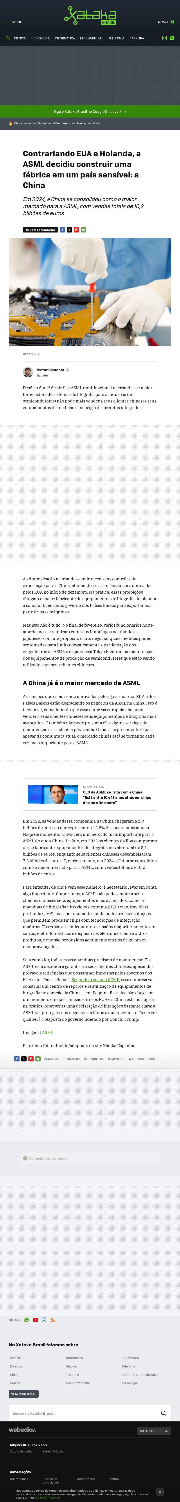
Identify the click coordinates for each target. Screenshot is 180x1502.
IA (29, 123)
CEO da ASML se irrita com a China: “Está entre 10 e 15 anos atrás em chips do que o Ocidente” (117, 797)
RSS (52, 1319)
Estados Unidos (143, 1058)
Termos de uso (85, 1479)
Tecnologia (40, 38)
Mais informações (47, 1497)
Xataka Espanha (21, 1451)
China (18, 123)
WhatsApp (172, 38)
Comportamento (78, 1383)
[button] (53, 369)
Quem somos (19, 1479)
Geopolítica (95, 1058)
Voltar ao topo (150, 1431)
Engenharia (130, 1358)
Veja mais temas (23, 1394)
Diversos (73, 1058)
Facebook (62, 229)
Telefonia (116, 38)
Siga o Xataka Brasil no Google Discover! (87, 111)
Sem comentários (42, 230)
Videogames (61, 123)
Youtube (35, 1319)
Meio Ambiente (91, 38)
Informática (65, 38)
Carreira (137, 38)
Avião (96, 123)
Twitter (69, 229)
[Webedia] (22, 1429)
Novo (163, 21)
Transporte (74, 1374)
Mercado (117, 1058)
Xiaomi (42, 123)
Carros (15, 1383)
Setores (71, 1366)
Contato (113, 1479)
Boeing (81, 123)
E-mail (83, 229)
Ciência (20, 38)
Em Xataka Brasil (93, 786)
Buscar (164, 1413)
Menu (17, 21)
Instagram (164, 38)
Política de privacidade (51, 1480)
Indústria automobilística (140, 1374)
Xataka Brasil (90, 15)
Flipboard (76, 229)
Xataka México (53, 1451)
